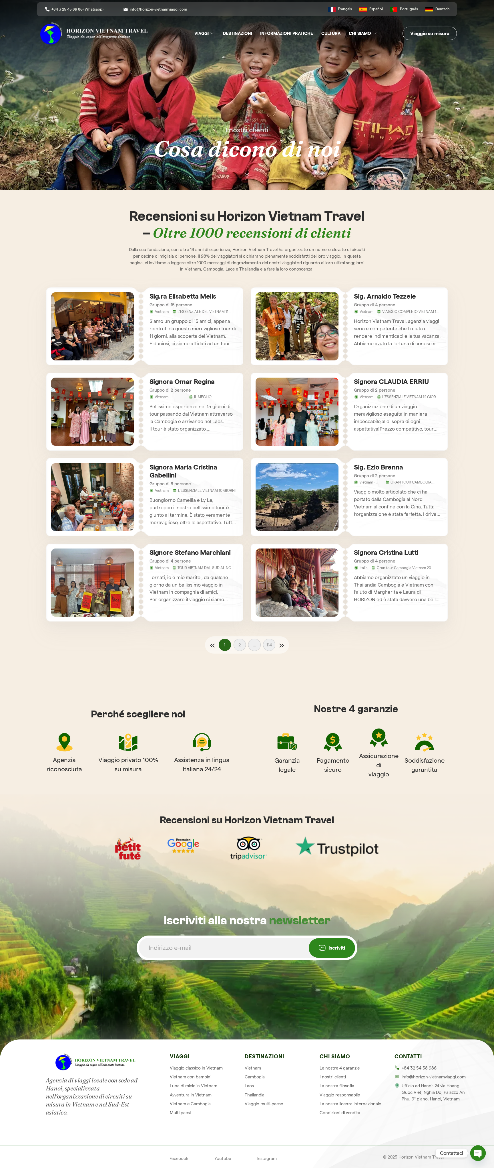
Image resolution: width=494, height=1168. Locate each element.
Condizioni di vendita (340, 1112)
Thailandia (254, 1094)
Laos (249, 1085)
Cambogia (255, 1076)
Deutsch (442, 9)
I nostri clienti (333, 1076)
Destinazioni (237, 33)
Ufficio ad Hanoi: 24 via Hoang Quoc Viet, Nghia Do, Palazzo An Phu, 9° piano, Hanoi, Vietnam (433, 1092)
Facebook (179, 1158)
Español (376, 9)
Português (409, 9)
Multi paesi (180, 1112)
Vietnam (253, 1068)
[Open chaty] (478, 1153)
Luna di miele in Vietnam (193, 1085)
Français (345, 9)
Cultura (330, 33)
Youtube (222, 1158)
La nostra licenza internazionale (350, 1103)
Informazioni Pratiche (286, 33)
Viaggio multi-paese (264, 1103)
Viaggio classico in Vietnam (196, 1068)
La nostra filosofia (337, 1085)
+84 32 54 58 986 (419, 1068)
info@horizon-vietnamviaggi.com (158, 9)
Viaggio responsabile (340, 1094)
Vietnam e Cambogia (190, 1103)
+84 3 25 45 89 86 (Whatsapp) (77, 9)
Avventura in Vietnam (191, 1094)
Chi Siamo (360, 33)
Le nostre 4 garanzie (340, 1068)
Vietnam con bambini (190, 1076)
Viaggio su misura (429, 33)
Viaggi (201, 33)
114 (269, 644)
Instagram (267, 1158)
